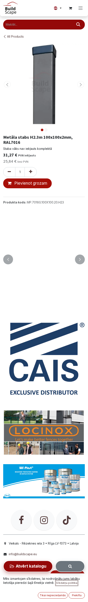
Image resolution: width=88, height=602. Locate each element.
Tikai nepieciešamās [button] (53, 595)
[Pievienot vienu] (31, 172)
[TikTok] (66, 520)
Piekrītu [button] (77, 595)
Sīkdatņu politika (66, 582)
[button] (7, 84)
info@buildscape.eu (23, 554)
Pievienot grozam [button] (30, 183)
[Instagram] (44, 520)
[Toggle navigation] (80, 8)
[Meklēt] (78, 24)
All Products (15, 36)
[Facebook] (21, 520)
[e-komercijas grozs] (70, 8)
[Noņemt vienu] (9, 172)
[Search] (70, 566)
